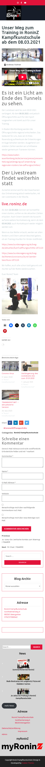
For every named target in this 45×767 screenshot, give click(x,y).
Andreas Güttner (13, 64)
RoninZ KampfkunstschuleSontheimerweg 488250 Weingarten (15, 612)
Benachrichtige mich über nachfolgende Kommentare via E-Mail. (18, 508)
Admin (4, 734)
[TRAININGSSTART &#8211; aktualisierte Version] (10, 395)
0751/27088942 (11, 617)
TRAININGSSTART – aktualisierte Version (10, 404)
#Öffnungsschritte (19, 428)
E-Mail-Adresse (9, 482)
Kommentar (7, 456)
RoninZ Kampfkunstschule (26, 432)
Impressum (22, 731)
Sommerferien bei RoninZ (23, 670)
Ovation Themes (27, 763)
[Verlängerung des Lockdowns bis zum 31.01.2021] (30, 366)
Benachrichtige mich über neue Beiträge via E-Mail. (21, 519)
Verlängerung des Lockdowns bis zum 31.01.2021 (29, 376)
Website (5, 494)
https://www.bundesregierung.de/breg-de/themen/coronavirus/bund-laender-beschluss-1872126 (19, 256)
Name (5, 471)
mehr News (9, 706)
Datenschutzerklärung (11, 728)
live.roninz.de (14, 204)
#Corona (7, 428)
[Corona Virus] (10, 366)
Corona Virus (8, 373)
